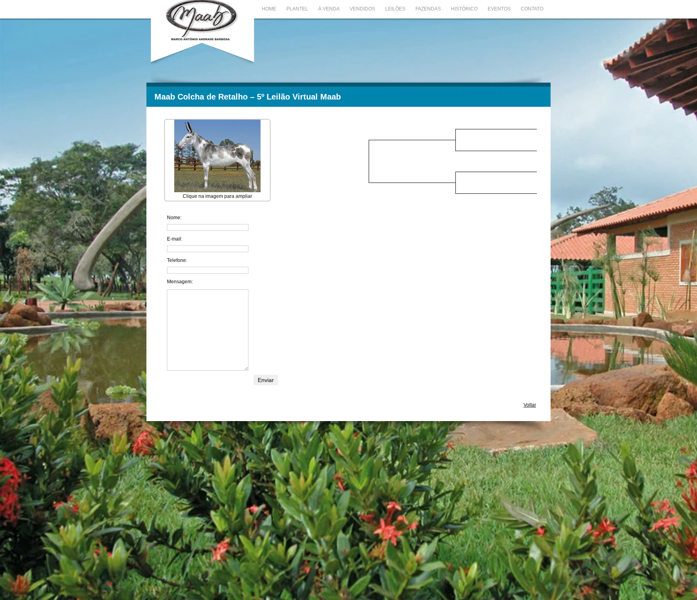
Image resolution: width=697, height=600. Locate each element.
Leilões (395, 9)
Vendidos (362, 9)
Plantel (297, 9)
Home (269, 9)
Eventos (499, 9)
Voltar (530, 405)
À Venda (329, 9)
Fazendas (428, 9)
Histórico (464, 9)
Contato (532, 9)
